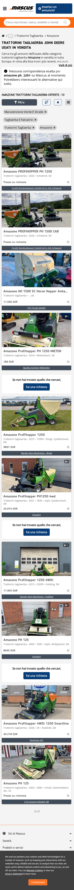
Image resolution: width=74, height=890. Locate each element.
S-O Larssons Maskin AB (36, 801)
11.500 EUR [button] (10, 302)
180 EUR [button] (8, 362)
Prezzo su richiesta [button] (14, 182)
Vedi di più (65, 65)
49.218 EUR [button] (10, 734)
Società (7, 840)
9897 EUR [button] (9, 447)
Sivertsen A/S (36, 740)
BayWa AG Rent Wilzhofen (36, 367)
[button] (19, 102)
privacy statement (14, 874)
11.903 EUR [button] (10, 590)
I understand (38, 882)
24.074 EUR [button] (10, 509)
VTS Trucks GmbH (36, 307)
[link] (36, 150)
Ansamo (36, 514)
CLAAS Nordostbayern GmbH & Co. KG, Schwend (36, 188)
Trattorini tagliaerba (30, 36)
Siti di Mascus (16, 833)
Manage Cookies (35, 870)
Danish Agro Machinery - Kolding (36, 596)
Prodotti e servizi (13, 847)
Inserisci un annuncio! (49, 8)
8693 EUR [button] (9, 650)
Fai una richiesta (36, 387)
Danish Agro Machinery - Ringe (36, 453)
